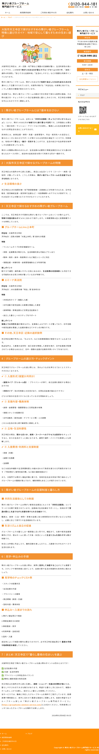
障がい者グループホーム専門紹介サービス (80, 747)
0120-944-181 (88, 55)
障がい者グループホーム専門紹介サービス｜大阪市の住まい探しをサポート (15, 5)
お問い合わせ (88, 12)
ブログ (10, 17)
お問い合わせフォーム (85, 129)
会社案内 (70, 12)
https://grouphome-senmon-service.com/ (21, 704)
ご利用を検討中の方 (49, 12)
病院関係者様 (25, 12)
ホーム (7, 12)
